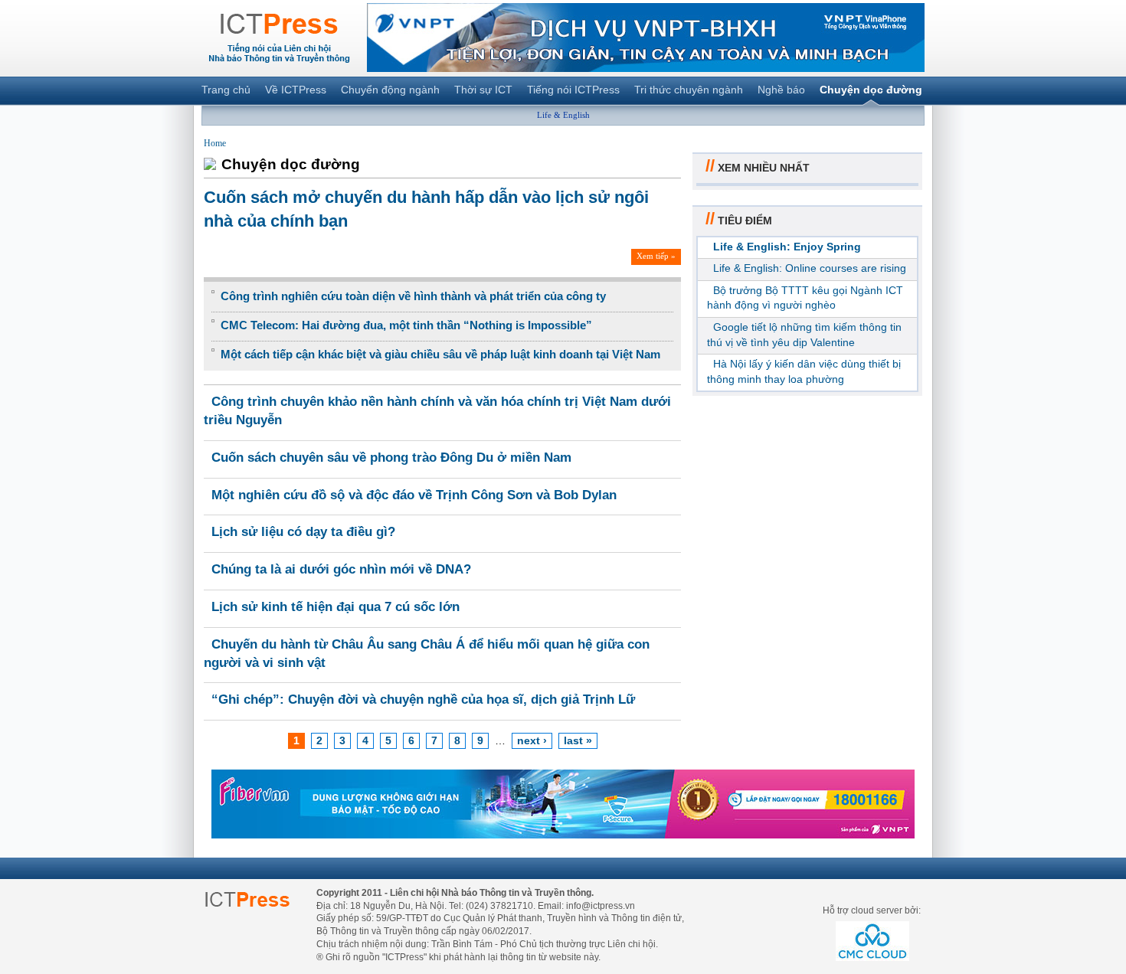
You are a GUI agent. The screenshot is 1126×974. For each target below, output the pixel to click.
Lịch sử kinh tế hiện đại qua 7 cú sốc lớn (335, 607)
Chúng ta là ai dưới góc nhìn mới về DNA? (341, 569)
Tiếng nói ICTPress (573, 89)
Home (215, 143)
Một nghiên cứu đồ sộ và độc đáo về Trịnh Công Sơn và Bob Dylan (414, 495)
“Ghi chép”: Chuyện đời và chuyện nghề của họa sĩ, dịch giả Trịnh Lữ (423, 699)
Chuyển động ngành (390, 89)
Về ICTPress (295, 89)
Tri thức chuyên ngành (688, 89)
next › (532, 740)
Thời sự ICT (483, 89)
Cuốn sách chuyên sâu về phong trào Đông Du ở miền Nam (391, 457)
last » (578, 740)
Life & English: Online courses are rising (809, 268)
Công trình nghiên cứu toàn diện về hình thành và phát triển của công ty (413, 295)
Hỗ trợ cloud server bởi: (872, 910)
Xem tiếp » (656, 255)
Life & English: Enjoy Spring (787, 246)
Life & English (563, 114)
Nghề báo (781, 89)
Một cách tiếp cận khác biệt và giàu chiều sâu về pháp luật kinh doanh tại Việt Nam (440, 354)
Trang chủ (225, 89)
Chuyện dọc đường (871, 89)
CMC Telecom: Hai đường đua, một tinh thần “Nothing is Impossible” (406, 325)
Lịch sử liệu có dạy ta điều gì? (303, 532)
